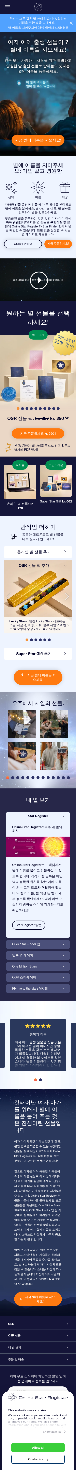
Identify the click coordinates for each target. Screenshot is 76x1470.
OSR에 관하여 (23, 243)
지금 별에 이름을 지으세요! (38, 140)
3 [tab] (17, 777)
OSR (11, 1324)
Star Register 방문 (29, 925)
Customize (35, 1459)
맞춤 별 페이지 (22, 955)
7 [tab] (38, 777)
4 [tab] (22, 777)
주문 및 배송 (16, 1359)
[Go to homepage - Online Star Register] (38, 7)
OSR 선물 (14, 1335)
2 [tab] (12, 777)
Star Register (38, 816)
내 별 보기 (14, 1347)
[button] (18, 408)
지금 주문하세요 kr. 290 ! (38, 433)
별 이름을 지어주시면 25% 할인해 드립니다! (38, 27)
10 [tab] (53, 777)
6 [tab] (32, 777)
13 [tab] (68, 777)
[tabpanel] (22, 742)
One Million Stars (24, 966)
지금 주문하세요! (58, 243)
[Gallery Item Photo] (22, 724)
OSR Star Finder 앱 (26, 944)
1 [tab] (7, 777)
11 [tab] (58, 777)
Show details (52, 1431)
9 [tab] (48, 777)
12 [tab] (63, 777)
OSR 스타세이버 (24, 977)
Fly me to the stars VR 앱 (30, 988)
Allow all (38, 1447)
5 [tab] (27, 777)
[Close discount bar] (71, 23)
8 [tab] (43, 777)
